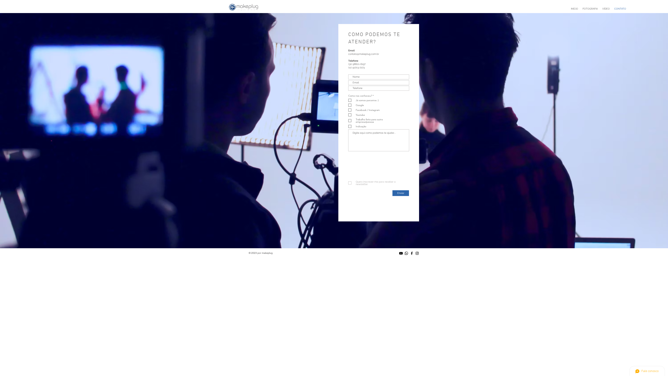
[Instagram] (417, 253)
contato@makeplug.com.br (363, 54)
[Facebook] (412, 253)
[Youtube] (401, 253)
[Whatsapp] (406, 253)
